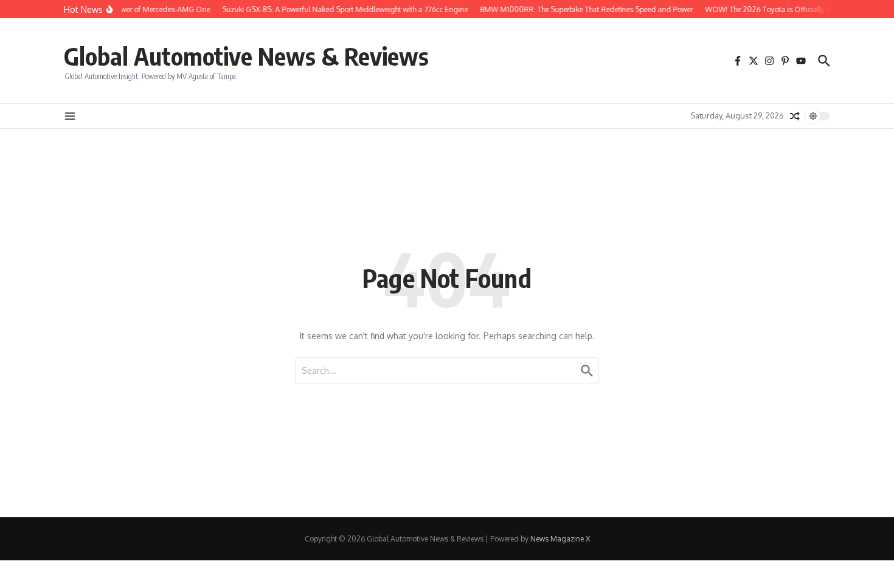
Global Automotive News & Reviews (246, 56)
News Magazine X (560, 538)
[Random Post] (795, 116)
